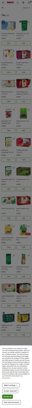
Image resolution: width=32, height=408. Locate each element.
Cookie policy (6, 378)
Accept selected (10, 391)
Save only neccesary (11, 402)
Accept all (7, 397)
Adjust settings (9, 385)
